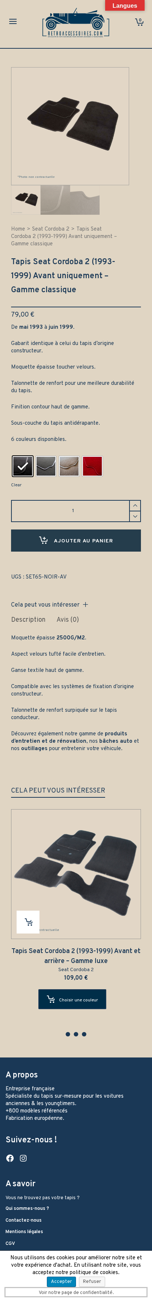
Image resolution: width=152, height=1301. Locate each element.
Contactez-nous (24, 1221)
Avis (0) (67, 620)
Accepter (61, 1282)
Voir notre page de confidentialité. (76, 1293)
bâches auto (115, 741)
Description (28, 620)
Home (18, 229)
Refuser (92, 1282)
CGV (10, 1244)
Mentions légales (24, 1232)
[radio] (23, 466)
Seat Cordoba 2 (50, 229)
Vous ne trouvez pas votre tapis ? (43, 1198)
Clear (16, 485)
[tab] (28, 620)
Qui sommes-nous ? (27, 1209)
